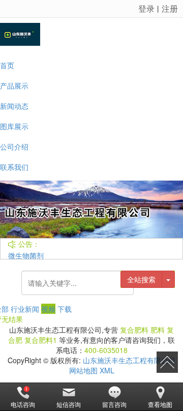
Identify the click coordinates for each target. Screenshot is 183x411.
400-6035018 (106, 350)
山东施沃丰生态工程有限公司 (129, 360)
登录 (146, 8)
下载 (64, 309)
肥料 (157, 330)
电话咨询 (23, 404)
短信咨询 (68, 404)
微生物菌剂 (26, 255)
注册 (170, 8)
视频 (48, 309)
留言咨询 (114, 404)
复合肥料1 (40, 340)
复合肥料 (134, 330)
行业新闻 (25, 309)
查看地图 (160, 404)
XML (107, 370)
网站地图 (83, 370)
